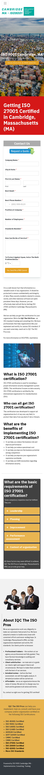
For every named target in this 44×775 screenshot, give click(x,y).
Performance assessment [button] (15, 537)
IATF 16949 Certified (15, 735)
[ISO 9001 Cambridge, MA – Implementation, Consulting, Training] (18, 11)
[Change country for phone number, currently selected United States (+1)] (7, 204)
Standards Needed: (13, 229)
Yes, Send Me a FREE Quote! (17, 270)
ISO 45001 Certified (15, 721)
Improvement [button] (17, 527)
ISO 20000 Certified (15, 745)
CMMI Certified (12, 740)
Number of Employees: (15, 219)
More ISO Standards (15, 751)
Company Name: (12, 160)
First (6, 186)
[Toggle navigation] (5, 3)
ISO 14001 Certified (15, 727)
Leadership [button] (16, 510)
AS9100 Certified (13, 732)
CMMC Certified (13, 737)
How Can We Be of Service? (17, 238)
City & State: (11, 170)
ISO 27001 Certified (15, 743)
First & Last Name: (13, 179)
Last (24, 186)
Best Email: (10, 191)
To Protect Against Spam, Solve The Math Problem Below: (22, 258)
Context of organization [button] (23, 547)
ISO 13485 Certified (15, 729)
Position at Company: (14, 210)
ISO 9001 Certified (14, 724)
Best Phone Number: (14, 200)
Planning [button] (15, 519)
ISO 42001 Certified (15, 748)
